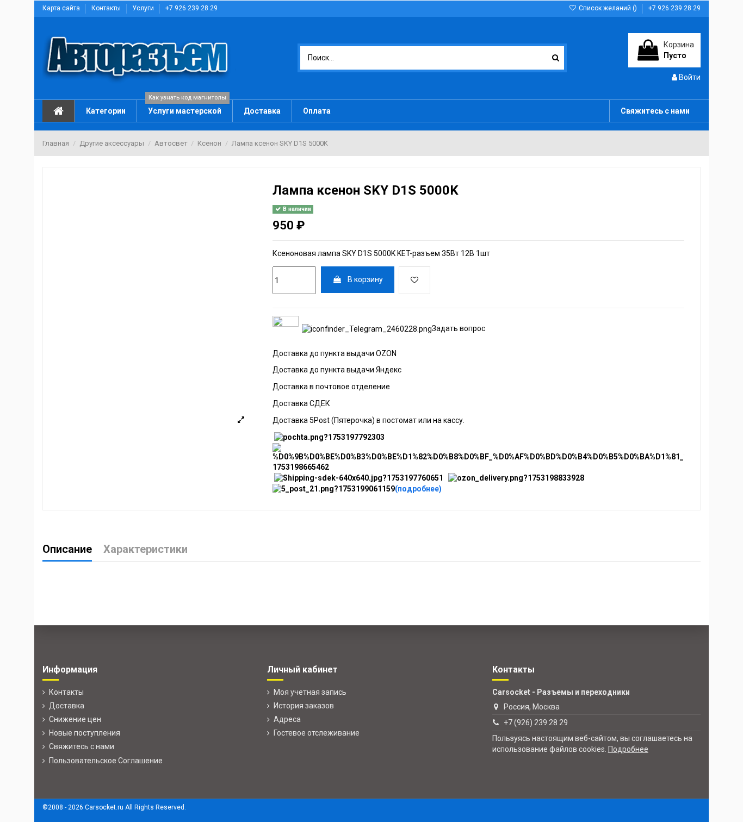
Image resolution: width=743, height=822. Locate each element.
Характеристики (145, 550)
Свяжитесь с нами (81, 746)
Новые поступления (84, 732)
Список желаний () (608, 8)
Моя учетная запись (310, 692)
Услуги (144, 8)
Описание (67, 550)
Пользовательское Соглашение (106, 760)
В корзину (365, 279)
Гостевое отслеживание (317, 732)
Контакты (106, 8)
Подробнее (628, 749)
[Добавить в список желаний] (414, 280)
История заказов (304, 705)
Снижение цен (75, 719)
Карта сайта (62, 8)
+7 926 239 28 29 (191, 8)
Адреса (287, 719)
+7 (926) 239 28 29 (536, 722)
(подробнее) (418, 488)
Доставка (66, 705)
